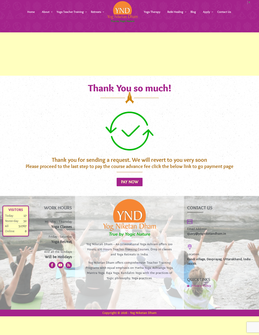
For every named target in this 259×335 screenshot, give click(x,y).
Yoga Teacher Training (70, 12)
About (46, 12)
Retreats (96, 12)
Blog (193, 12)
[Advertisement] (105, 49)
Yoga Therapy (152, 12)
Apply (206, 12)
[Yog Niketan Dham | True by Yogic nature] (122, 11)
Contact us (224, 12)
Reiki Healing (175, 12)
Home (31, 12)
